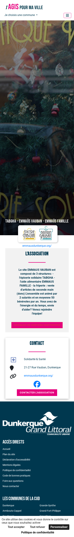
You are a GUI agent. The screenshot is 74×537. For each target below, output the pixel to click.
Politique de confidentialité (17, 470)
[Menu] (67, 15)
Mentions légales (11, 465)
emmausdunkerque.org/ (38, 375)
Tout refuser (37, 527)
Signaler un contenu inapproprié (37, 325)
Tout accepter (16, 527)
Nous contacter (11, 486)
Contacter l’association (37, 392)
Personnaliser (59, 527)
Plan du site (9, 454)
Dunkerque (8, 505)
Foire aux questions (13, 481)
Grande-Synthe (48, 505)
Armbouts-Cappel (12, 510)
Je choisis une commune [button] (19, 15)
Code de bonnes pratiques (16, 475)
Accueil (6, 449)
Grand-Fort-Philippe (50, 510)
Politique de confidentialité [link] (37, 532)
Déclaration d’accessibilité (16, 459)
